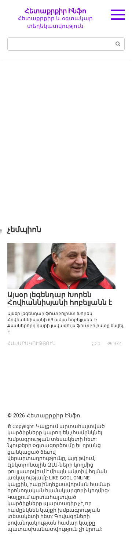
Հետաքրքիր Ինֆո (55, 11)
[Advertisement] (66, 137)
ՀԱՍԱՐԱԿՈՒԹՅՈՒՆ (31, 343)
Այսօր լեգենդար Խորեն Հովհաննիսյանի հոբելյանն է (59, 298)
